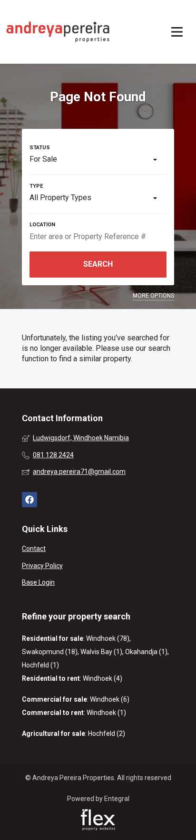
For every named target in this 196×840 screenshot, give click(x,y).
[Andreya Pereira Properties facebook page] (29, 500)
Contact (34, 548)
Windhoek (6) (109, 699)
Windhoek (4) (102, 678)
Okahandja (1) (146, 652)
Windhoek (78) (107, 638)
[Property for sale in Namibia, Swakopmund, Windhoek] (58, 32)
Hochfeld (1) (40, 665)
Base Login (38, 582)
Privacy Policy (42, 566)
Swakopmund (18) (50, 652)
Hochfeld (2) (106, 733)
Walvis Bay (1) (101, 652)
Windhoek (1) (106, 712)
